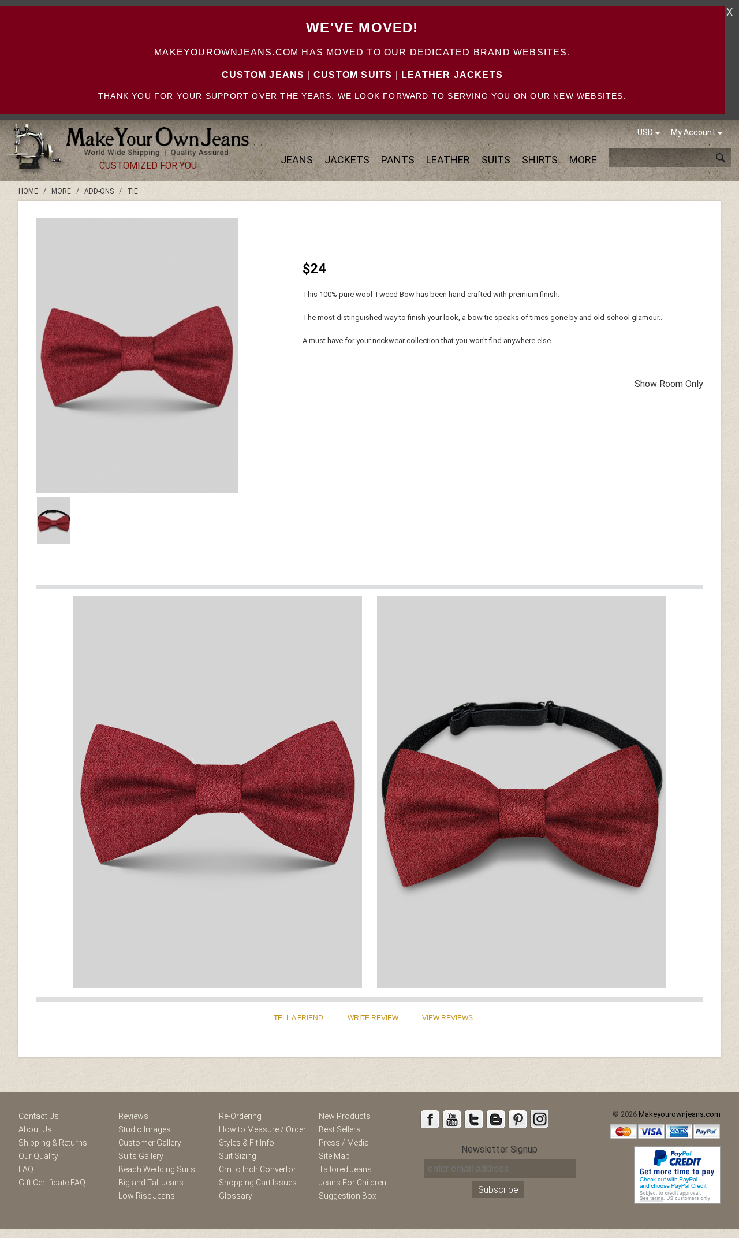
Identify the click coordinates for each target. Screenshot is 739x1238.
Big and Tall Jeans (151, 1182)
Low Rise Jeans (146, 1195)
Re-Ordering (240, 1116)
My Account (693, 132)
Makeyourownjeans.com (680, 1114)
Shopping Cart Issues (258, 1182)
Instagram (539, 1119)
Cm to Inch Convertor (257, 1169)
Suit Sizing (237, 1156)
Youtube (451, 1119)
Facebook (429, 1119)
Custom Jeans (263, 75)
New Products (345, 1116)
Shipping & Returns (52, 1142)
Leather (448, 160)
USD (645, 132)
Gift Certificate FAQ (51, 1182)
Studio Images (144, 1129)
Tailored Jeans (345, 1169)
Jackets (347, 160)
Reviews (133, 1116)
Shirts (540, 160)
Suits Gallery (140, 1156)
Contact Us (38, 1116)
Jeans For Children (352, 1182)
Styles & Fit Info (246, 1142)
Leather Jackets (452, 75)
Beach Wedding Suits (156, 1169)
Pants (398, 160)
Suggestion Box (347, 1195)
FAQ (25, 1169)
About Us (35, 1129)
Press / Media (344, 1142)
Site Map (334, 1156)
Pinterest (517, 1119)
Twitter (473, 1119)
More (583, 160)
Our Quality (38, 1156)
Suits (496, 160)
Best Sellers (340, 1129)
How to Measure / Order (262, 1129)
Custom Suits (352, 75)
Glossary (235, 1195)
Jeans (297, 160)
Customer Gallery (149, 1142)
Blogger (495, 1119)
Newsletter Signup (499, 1149)
